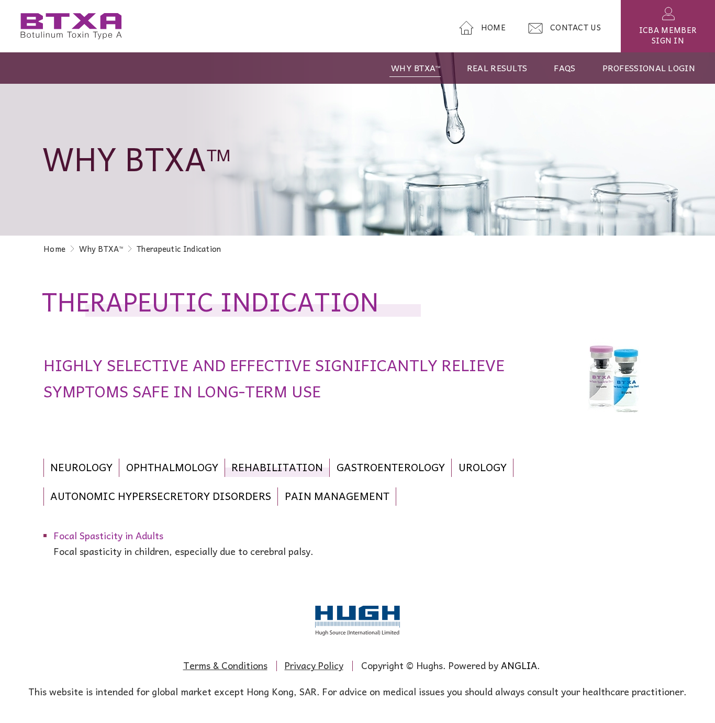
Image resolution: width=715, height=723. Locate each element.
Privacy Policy (314, 665)
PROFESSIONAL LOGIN (648, 67)
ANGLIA (519, 665)
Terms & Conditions (225, 665)
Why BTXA (101, 248)
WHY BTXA (415, 67)
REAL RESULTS (497, 67)
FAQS (564, 67)
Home (54, 248)
